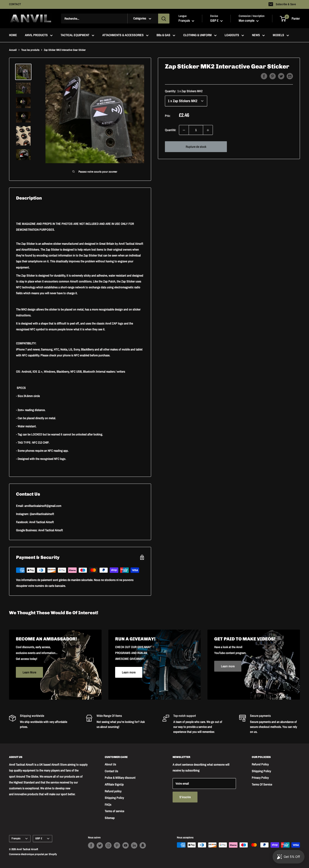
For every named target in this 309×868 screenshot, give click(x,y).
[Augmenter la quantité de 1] (208, 130)
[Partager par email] (290, 76)
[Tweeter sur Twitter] (281, 76)
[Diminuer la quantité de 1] (184, 130)
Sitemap (110, 818)
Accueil (13, 50)
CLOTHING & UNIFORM (197, 35)
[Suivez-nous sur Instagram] (108, 845)
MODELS (278, 35)
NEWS (256, 35)
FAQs (108, 804)
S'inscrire (185, 797)
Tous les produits (30, 50)
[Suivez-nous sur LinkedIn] (134, 845)
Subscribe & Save (286, 4)
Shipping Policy (114, 798)
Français (16, 838)
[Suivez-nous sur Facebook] (91, 845)
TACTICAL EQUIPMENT (75, 35)
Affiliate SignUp (114, 784)
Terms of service (114, 811)
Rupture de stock (196, 147)
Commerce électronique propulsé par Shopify (33, 854)
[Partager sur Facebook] (264, 76)
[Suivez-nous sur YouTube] (125, 845)
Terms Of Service (262, 784)
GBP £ (38, 838)
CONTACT (15, 4)
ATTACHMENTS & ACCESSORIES (123, 35)
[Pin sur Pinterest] (272, 76)
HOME (13, 35)
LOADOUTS (232, 35)
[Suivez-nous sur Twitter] (100, 845)
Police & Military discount (120, 778)
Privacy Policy (260, 778)
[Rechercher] (163, 19)
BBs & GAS (163, 35)
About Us (110, 764)
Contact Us (111, 771)
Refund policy (113, 791)
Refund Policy (260, 764)
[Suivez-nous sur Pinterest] (117, 845)
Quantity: (183, 91)
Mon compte (247, 20)
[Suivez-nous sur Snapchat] (143, 845)
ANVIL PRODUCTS (36, 35)
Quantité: (170, 130)
